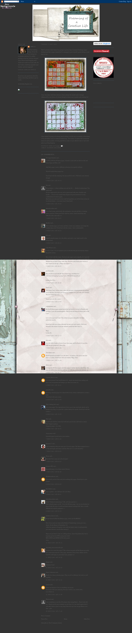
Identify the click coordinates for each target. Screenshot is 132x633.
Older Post (87, 619)
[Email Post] (62, 145)
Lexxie (48, 584)
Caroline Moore (50, 377)
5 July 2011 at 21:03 (53, 302)
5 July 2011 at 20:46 (53, 283)
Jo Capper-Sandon (51, 158)
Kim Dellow (49, 489)
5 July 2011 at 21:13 (53, 336)
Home (65, 619)
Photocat (48, 599)
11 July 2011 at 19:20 (54, 557)
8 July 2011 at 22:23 (53, 511)
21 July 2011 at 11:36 (54, 594)
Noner (47, 456)
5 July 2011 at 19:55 (53, 231)
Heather (48, 223)
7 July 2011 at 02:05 (53, 451)
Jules (54, 95)
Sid (47, 235)
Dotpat (48, 562)
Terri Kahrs (49, 353)
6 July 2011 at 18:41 (53, 429)
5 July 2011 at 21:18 (53, 348)
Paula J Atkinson (50, 572)
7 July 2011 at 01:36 (53, 439)
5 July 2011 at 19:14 (53, 180)
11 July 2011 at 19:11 (54, 543)
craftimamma (49, 306)
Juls (47, 340)
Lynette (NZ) (49, 466)
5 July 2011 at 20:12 (53, 243)
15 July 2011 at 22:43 (54, 568)
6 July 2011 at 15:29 (53, 414)
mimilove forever (50, 516)
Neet (47, 419)
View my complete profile (27, 69)
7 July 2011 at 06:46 (53, 472)
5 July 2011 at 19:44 (53, 204)
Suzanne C (49, 443)
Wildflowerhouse (50, 476)
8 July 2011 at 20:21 (53, 494)
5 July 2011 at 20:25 (53, 266)
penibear (48, 271)
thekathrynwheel (50, 499)
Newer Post (44, 619)
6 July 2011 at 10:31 (53, 385)
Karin (47, 287)
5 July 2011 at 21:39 (53, 360)
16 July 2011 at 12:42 (54, 580)
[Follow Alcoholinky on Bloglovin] (102, 44)
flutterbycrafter (50, 208)
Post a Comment (45, 616)
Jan (47, 185)
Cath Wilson (49, 248)
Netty (47, 365)
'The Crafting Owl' (51, 404)
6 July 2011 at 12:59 (53, 400)
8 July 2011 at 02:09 (53, 484)
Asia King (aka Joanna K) (53, 547)
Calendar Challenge (77, 50)
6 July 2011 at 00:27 (53, 373)
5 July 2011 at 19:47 (53, 218)
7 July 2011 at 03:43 (53, 461)
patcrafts (48, 390)
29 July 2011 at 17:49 (54, 611)
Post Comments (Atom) (55, 623)
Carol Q (32, 46)
